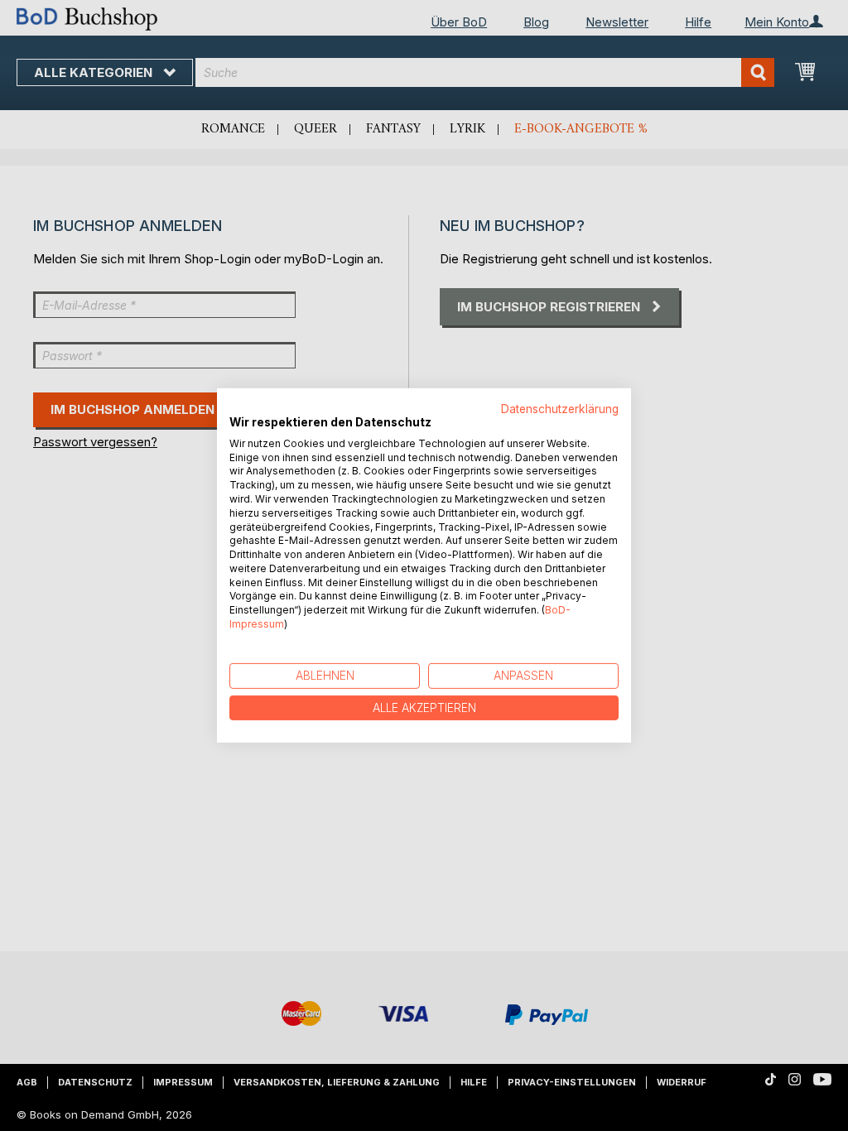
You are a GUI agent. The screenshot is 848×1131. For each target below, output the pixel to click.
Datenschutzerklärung (560, 409)
